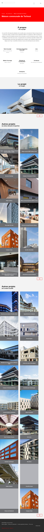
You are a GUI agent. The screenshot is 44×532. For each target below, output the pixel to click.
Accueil (3, 13)
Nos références (9, 13)
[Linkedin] (41, 526)
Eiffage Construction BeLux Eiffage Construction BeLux (8, 3)
